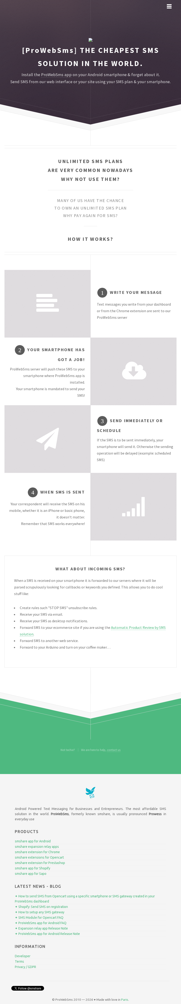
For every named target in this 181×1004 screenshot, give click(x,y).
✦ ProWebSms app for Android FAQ (40, 923)
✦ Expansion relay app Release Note (41, 928)
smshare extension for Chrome (37, 852)
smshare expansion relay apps (37, 846)
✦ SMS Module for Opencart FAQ (39, 917)
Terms (19, 961)
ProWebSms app (56, 74)
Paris (124, 999)
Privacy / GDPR (25, 967)
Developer (22, 956)
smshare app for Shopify (32, 868)
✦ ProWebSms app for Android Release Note (47, 934)
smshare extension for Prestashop (40, 863)
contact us (113, 750)
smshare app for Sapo (30, 874)
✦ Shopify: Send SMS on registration (41, 907)
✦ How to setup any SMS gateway (39, 912)
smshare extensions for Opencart (39, 857)
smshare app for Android (33, 841)
